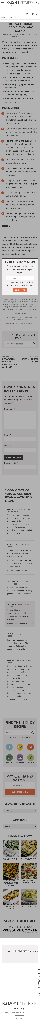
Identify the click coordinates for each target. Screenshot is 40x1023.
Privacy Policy (19, 1015)
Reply (16, 511)
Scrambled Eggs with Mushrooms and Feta (9, 362)
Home (3, 18)
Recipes (11, 18)
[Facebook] (30, 14)
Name (7, 435)
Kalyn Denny (23, 319)
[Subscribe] (33, 344)
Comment (9, 409)
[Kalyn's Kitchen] (19, 1003)
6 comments (12, 323)
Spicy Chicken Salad (30, 359)
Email (7, 446)
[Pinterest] (27, 14)
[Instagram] (33, 14)
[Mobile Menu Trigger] (1, 2)
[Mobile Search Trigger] (38, 2)
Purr (22, 1018)
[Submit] (32, 5)
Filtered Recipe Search (19, 740)
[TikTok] (36, 14)
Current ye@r (11, 463)
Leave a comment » (27, 323)
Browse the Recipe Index (19, 737)
